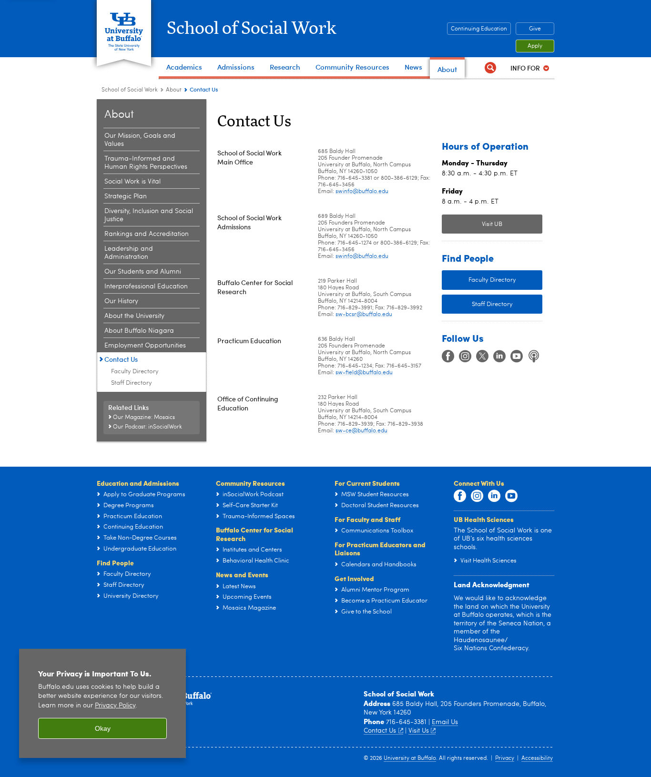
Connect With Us (479, 483)
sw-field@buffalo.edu (364, 373)
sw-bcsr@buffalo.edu (364, 314)
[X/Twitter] (482, 356)
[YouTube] (516, 356)
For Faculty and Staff (367, 519)
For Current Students (367, 483)
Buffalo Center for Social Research (254, 534)
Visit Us (418, 730)
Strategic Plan (125, 196)
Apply (535, 46)
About (174, 90)
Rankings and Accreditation (146, 234)
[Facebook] (448, 356)
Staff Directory (131, 383)
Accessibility (537, 758)
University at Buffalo (410, 758)
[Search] (490, 68)
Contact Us (121, 359)
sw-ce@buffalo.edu (361, 431)
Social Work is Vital (132, 181)
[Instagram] (465, 356)
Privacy (504, 758)
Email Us (445, 722)
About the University (134, 316)
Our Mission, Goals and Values (139, 140)
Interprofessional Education (146, 286)
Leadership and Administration (128, 252)
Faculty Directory (135, 371)
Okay (103, 728)
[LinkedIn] (499, 356)
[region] (102, 703)
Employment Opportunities (145, 345)
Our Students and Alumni (142, 271)
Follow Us (463, 338)
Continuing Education (479, 29)
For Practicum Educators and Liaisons (380, 549)
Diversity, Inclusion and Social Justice (148, 215)
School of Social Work (251, 28)
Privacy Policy (115, 705)
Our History (121, 301)
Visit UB (492, 224)
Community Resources (250, 483)
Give (535, 29)
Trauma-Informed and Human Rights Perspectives (145, 162)
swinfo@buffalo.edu (362, 191)
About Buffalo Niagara (139, 330)
